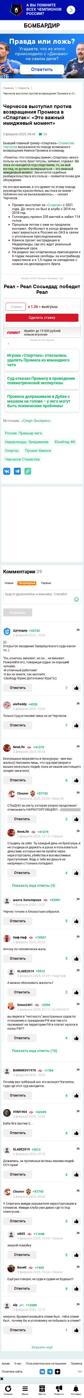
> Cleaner (56, 836)
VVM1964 (20, 1112)
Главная (8, 88)
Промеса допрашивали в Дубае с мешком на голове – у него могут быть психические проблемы (38, 401)
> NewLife (57, 798)
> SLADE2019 (59, 1009)
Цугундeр (20, 630)
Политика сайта (12, 1371)
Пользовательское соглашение (46, 1363)
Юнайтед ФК (65, 442)
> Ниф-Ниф (58, 976)
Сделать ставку (42, 317)
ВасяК (21, 1267)
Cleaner (22, 793)
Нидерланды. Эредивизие (26, 442)
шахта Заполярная (27, 900)
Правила (76, 1363)
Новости (23, 88)
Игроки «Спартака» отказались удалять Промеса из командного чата (38, 360)
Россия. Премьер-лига (23, 433)
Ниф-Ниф (20, 937)
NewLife (19, 747)
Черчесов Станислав (22, 459)
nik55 (21, 1233)
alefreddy (20, 704)
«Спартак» (54, 205)
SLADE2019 (25, 971)
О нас (17, 1363)
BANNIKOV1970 (24, 1070)
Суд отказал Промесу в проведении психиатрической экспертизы (41, 380)
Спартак (12, 451)
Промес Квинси (38, 451)
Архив (6, 1363)
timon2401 (25, 1005)
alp (15, 1305)
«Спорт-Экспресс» (36, 421)
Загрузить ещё (42, 1347)
